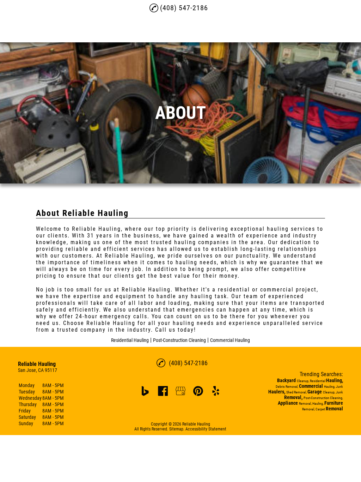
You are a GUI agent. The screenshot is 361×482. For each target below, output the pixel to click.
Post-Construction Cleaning (179, 340)
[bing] (145, 391)
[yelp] (216, 391)
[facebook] (163, 391)
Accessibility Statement (205, 429)
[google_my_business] (180, 391)
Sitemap (176, 429)
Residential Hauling (130, 340)
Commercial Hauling (230, 340)
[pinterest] (198, 391)
